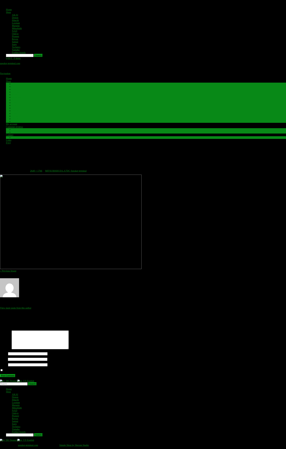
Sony (14, 44)
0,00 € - (13, 58)
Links (8, 140)
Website (3, 364)
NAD (14, 31)
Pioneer (15, 36)
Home (9, 9)
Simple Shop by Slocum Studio (74, 445)
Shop (8, 12)
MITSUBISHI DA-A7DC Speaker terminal (66, 171)
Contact (9, 135)
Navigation (5, 73)
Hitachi (15, 20)
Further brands (19, 52)
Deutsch (13, 381)
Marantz (16, 25)
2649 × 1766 (36, 171)
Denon (15, 17)
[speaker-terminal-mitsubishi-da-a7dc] (71, 268)
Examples (16, 132)
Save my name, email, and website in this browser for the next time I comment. (41, 370)
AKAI (15, 15)
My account (11, 124)
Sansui (15, 41)
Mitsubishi (17, 28)
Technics (16, 47)
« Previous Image (8, 271)
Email (3, 359)
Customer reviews (14, 126)
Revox (15, 39)
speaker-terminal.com (10, 63)
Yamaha (16, 50)
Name (3, 353)
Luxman (16, 23)
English (30, 381)
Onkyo (15, 33)
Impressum (17, 137)
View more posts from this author (15, 308)
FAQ (8, 143)
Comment (5, 348)
